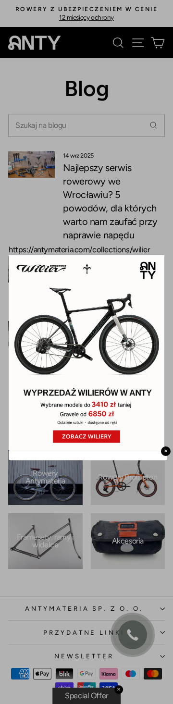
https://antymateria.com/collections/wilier (79, 249)
